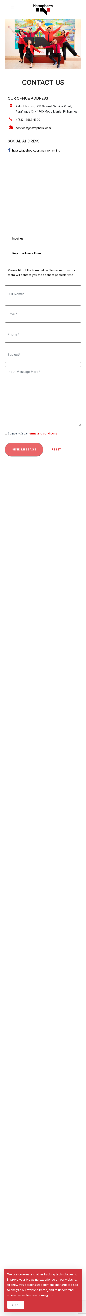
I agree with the (32, 433)
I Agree (15, 1305)
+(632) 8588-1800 (28, 119)
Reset (56, 449)
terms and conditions (42, 433)
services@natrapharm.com (33, 128)
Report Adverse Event (27, 253)
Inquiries (17, 238)
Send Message (24, 449)
